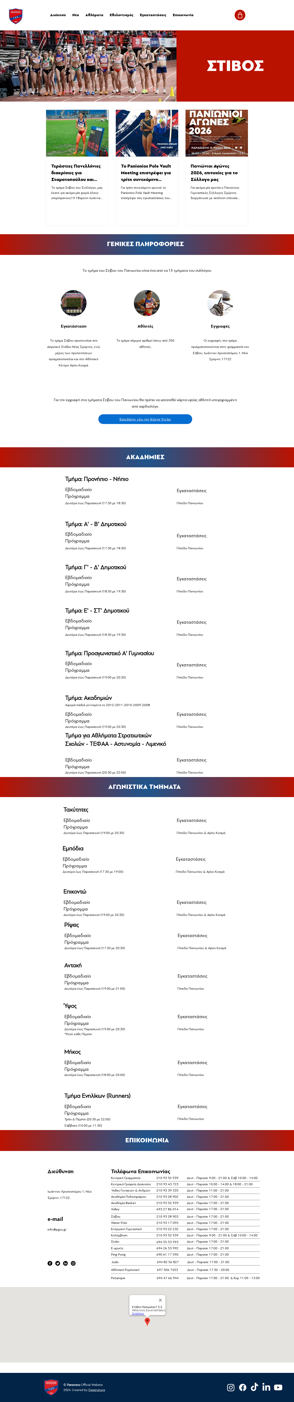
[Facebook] (50, 1263)
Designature (96, 1390)
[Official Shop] (240, 15)
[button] (94, 15)
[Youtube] (278, 1387)
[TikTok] (254, 1387)
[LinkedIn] (65, 1263)
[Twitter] (57, 1263)
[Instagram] (73, 1263)
